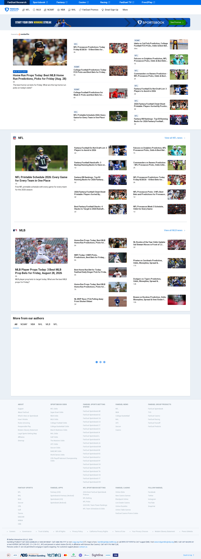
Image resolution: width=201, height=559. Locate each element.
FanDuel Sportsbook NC (91, 454)
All (16, 324)
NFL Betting (87, 498)
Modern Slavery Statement (28, 430)
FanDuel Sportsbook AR (91, 411)
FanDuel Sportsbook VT (91, 478)
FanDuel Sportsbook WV (92, 482)
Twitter (150, 496)
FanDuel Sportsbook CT (91, 425)
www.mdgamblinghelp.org (164, 542)
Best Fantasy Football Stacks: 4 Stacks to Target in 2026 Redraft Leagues (89, 208)
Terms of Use (120, 531)
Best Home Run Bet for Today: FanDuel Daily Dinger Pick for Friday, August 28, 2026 (90, 272)
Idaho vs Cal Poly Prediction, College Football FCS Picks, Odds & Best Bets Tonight (151, 45)
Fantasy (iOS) (55, 492)
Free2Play (147, 2)
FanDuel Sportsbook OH (92, 464)
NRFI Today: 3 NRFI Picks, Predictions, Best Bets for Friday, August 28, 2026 (89, 257)
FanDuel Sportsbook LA (91, 443)
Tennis (20, 513)
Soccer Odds (55, 448)
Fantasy (61, 2)
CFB (19, 506)
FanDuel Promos (90, 9)
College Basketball (123, 416)
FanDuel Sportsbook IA (91, 432)
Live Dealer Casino (123, 503)
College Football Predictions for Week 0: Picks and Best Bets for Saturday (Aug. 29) (88, 94)
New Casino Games (123, 496)
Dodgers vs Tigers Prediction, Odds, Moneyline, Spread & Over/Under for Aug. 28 (147, 281)
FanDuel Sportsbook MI (91, 450)
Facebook (151, 492)
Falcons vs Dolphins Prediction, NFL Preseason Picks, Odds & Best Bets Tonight (150, 60)
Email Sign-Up (111, 9)
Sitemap (21, 441)
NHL (74, 9)
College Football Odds (58, 423)
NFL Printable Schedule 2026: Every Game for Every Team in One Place (89, 116)
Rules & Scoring (24, 423)
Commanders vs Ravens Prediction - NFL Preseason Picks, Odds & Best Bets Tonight (150, 76)
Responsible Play (24, 426)
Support (21, 409)
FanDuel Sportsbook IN (91, 440)
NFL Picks (86, 502)
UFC (117, 423)
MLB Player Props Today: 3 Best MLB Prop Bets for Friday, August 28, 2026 (38, 271)
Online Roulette (121, 506)
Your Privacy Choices (140, 531)
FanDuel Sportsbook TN (91, 471)
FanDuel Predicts (154, 426)
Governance (26, 531)
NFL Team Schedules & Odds (94, 509)
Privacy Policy (77, 531)
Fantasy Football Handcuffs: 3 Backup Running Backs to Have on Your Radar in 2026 (89, 165)
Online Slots (120, 492)
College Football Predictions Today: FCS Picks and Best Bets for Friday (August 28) (90, 72)
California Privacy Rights (99, 531)
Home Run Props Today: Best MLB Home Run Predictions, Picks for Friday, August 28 (89, 286)
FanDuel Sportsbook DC (91, 429)
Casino (82, 2)
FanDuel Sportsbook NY (91, 461)
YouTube (151, 503)
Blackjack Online (122, 499)
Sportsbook (39, 2)
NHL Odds (54, 434)
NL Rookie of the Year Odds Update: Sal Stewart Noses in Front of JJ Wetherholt (149, 244)
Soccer (118, 426)
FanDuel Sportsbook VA (91, 475)
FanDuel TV (125, 2)
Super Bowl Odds (56, 412)
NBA (63, 9)
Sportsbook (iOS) (56, 499)
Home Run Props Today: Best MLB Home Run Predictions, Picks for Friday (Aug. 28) (39, 77)
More (125, 9)
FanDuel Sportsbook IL (91, 436)
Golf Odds (54, 437)
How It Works (23, 419)
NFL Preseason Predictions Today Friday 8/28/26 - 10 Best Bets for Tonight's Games (89, 49)
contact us (83, 547)
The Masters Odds (57, 441)
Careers (12, 531)
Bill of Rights (60, 531)
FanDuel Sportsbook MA (92, 447)
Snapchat (151, 506)
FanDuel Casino (154, 416)
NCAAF (50, 9)
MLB (38, 9)
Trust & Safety (43, 531)
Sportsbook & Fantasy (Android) (62, 496)
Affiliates (21, 437)
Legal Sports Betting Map (27, 434)
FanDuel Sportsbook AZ (91, 415)
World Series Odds (57, 455)
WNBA (20, 520)
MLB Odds (54, 419)
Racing (103, 2)
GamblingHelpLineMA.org (106, 542)
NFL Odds (54, 409)
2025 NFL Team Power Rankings (95, 505)
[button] (177, 22)
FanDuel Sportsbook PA (91, 468)
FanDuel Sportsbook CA (91, 418)
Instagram (152, 499)
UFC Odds (54, 444)
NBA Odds (54, 416)
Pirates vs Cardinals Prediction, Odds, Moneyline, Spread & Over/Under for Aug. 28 (147, 262)
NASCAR (21, 517)
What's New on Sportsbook (28, 416)
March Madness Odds (58, 430)
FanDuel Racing (154, 419)
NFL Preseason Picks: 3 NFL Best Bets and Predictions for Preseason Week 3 (149, 194)
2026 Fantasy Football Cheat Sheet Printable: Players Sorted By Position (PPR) (151, 106)
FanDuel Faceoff (154, 423)
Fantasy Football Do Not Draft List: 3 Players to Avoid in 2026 (150, 90)
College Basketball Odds (59, 426)
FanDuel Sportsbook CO (92, 422)
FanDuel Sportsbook (155, 409)
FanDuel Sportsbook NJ (91, 457)
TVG (149, 412)
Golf (19, 510)
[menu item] (12, 7)
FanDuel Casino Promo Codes (127, 513)
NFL (28, 9)
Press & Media (187, 531)
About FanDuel (23, 412)
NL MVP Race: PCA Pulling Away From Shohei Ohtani (88, 300)
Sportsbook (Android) (58, 503)
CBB (19, 524)
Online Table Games (123, 510)
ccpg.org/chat (77, 542)
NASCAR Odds (55, 451)
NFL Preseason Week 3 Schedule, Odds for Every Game (148, 207)
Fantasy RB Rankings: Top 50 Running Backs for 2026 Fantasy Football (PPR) (151, 121)
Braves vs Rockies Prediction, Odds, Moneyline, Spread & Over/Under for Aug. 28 (149, 299)
